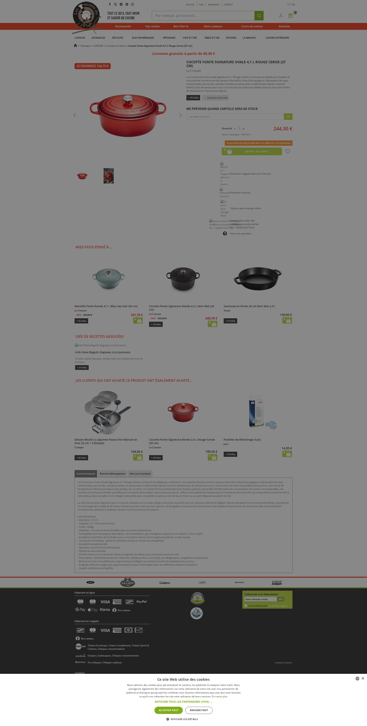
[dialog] (183, 700)
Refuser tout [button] (199, 710)
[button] (183, 701)
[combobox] (357, 679)
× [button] (362, 678)
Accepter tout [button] (168, 710)
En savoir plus (219, 696)
